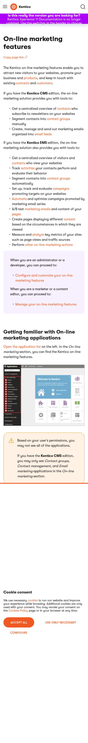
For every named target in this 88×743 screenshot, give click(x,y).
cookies (33, 600)
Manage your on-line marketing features (45, 304)
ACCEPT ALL (18, 622)
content (69, 219)
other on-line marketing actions (49, 245)
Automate (19, 199)
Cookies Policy (18, 610)
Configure (18, 632)
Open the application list (22, 347)
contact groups (58, 119)
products (30, 78)
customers (44, 83)
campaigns (61, 189)
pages (16, 214)
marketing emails (37, 209)
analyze (38, 235)
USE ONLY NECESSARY (60, 622)
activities (28, 168)
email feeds (43, 134)
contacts (22, 83)
